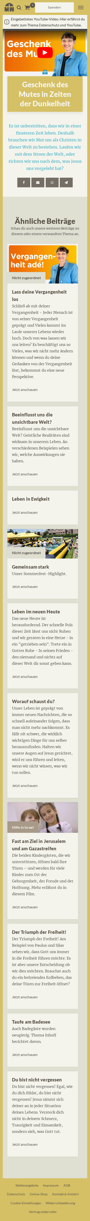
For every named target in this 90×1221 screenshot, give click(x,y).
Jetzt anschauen (25, 389)
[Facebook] (23, 182)
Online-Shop (39, 1194)
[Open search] (19, 7)
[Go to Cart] (29, 7)
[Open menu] (80, 7)
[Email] (37, 182)
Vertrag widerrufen (43, 1212)
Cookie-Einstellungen (25, 1203)
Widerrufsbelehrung (60, 1203)
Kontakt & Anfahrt (65, 1194)
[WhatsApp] (52, 182)
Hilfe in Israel (23, 827)
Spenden (54, 7)
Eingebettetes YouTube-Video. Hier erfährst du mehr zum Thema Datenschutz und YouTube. (48, 22)
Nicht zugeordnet (26, 277)
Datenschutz (16, 1194)
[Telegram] (66, 182)
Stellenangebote (26, 1185)
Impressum (51, 1185)
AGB (66, 1185)
